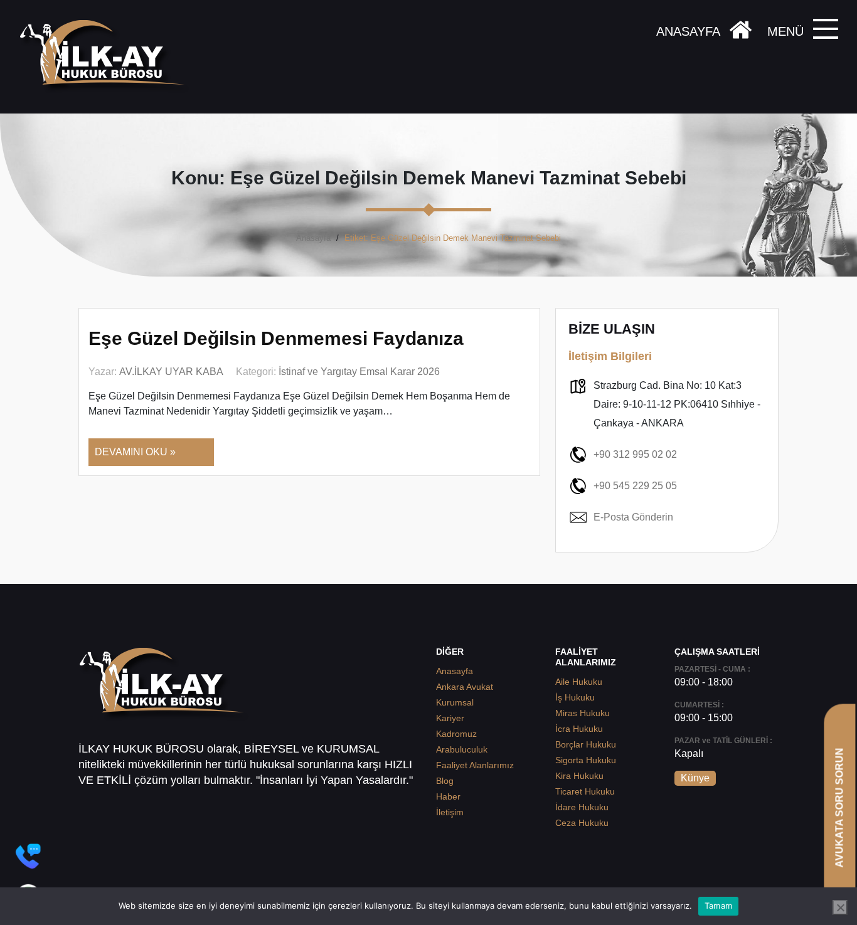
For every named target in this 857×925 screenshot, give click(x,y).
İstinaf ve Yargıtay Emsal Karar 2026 (359, 371)
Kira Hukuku (579, 776)
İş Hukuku (575, 697)
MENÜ (785, 31)
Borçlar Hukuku (585, 744)
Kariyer (450, 718)
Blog (445, 781)
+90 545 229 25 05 (635, 485)
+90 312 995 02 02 (635, 454)
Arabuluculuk (461, 749)
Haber (448, 796)
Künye (695, 778)
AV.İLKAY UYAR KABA (171, 371)
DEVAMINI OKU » (135, 452)
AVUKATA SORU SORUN (839, 807)
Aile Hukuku (578, 682)
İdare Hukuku (582, 807)
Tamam (718, 906)
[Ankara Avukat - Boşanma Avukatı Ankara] (106, 57)
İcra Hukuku (579, 729)
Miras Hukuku (582, 713)
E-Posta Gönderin (633, 517)
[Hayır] (840, 907)
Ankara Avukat (464, 687)
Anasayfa (313, 238)
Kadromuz (456, 734)
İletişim (450, 812)
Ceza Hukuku (582, 823)
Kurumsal (455, 702)
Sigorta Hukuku (585, 760)
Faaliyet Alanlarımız (475, 765)
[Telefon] (28, 856)
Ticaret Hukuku (585, 791)
